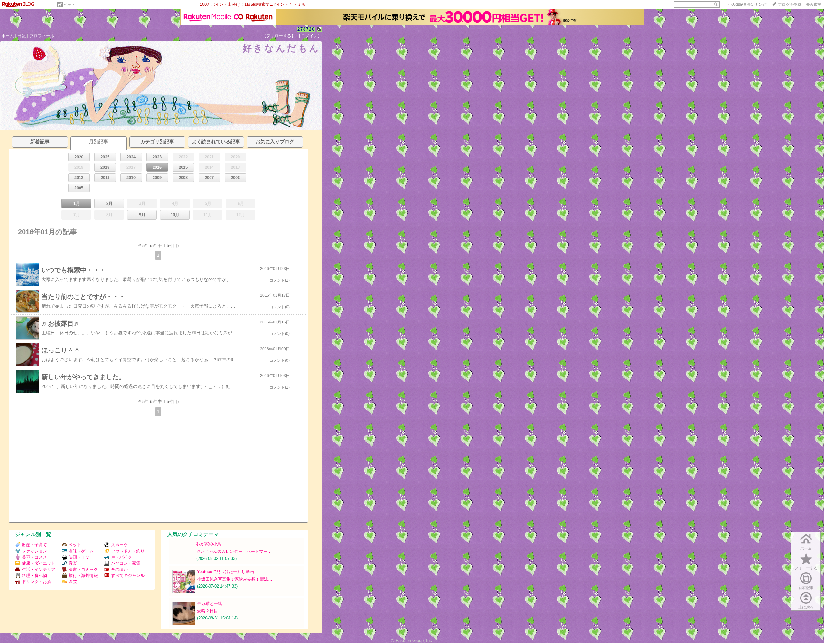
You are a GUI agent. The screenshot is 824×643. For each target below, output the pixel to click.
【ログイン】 (309, 36)
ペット (69, 4)
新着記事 (806, 587)
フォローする (806, 568)
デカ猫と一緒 (209, 603)
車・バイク (121, 557)
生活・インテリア (38, 569)
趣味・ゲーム (81, 551)
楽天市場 (813, 4)
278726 (306, 29)
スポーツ (119, 544)
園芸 (73, 581)
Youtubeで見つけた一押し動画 (225, 571)
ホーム (7, 36)
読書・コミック (83, 569)
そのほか (119, 569)
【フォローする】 (278, 36)
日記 (21, 36)
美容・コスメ (34, 557)
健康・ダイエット (38, 563)
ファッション (34, 551)
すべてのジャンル (128, 575)
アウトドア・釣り (128, 551)
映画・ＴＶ (79, 557)
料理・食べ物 (34, 575)
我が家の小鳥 (208, 544)
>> (746, 4)
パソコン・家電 (125, 563)
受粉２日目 (207, 611)
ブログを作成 (789, 4)
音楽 (73, 563)
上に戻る (806, 607)
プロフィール (41, 36)
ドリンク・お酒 (36, 581)
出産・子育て (34, 544)
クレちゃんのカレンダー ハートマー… (234, 551)
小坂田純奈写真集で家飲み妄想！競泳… (234, 579)
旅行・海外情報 (83, 575)
